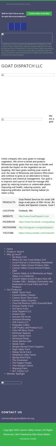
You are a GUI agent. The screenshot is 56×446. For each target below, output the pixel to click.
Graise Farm (18, 314)
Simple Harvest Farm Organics (28, 346)
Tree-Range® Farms (22, 365)
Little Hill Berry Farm (22, 330)
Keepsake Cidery (21, 325)
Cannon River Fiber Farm (25, 298)
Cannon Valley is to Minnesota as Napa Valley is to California (32, 274)
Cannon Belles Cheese (23, 295)
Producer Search (15, 251)
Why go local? (14, 254)
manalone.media (28, 438)
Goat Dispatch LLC (22, 311)
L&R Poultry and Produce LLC (27, 327)
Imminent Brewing (21, 319)
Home (10, 249)
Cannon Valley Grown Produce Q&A (30, 265)
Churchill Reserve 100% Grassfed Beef (32, 303)
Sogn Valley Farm (21, 349)
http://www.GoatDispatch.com (34, 216)
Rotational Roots (20, 338)
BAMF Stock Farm (21, 292)
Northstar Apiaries (21, 333)
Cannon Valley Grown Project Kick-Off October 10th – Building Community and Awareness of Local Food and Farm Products (32, 283)
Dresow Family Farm (22, 306)
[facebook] (11, 26)
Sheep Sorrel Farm (21, 352)
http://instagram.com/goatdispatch (36, 227)
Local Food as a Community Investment (32, 262)
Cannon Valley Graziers (24, 300)
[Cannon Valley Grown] (26, 42)
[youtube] (17, 26)
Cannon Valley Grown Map (39, 14)
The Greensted (19, 360)
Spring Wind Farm (21, 357)
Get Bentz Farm (20, 308)
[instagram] (23, 26)
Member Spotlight (16, 373)
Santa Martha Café (21, 341)
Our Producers (14, 289)
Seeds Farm (18, 344)
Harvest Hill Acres (21, 317)
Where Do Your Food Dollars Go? (29, 260)
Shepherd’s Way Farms (24, 354)
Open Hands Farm (21, 335)
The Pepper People (22, 363)
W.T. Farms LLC (20, 371)
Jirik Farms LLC (20, 322)
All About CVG (19, 257)
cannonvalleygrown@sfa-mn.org (18, 4)
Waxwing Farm (19, 368)
